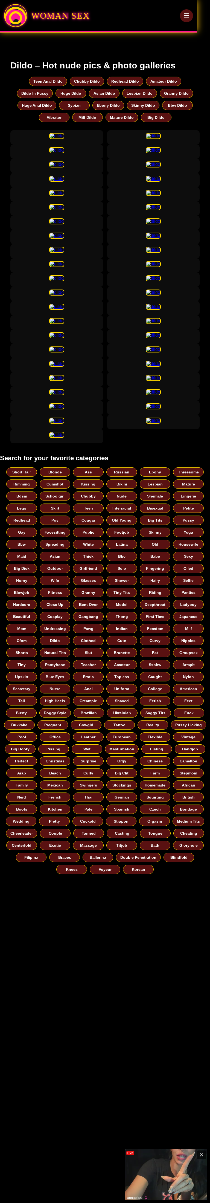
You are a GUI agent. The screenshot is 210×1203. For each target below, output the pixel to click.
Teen (88, 508)
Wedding (21, 821)
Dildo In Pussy (34, 93)
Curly (88, 773)
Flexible (155, 737)
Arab (21, 773)
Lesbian (155, 484)
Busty (21, 713)
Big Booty (20, 749)
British (188, 797)
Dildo (55, 640)
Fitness (55, 592)
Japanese (188, 616)
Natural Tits (55, 652)
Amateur (122, 665)
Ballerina (98, 857)
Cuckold (88, 821)
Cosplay (55, 616)
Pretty (54, 821)
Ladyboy (188, 604)
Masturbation (121, 749)
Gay (21, 532)
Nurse (54, 689)
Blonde (55, 472)
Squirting (155, 797)
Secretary (21, 689)
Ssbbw (155, 665)
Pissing (53, 749)
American (188, 689)
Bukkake (19, 725)
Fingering (155, 568)
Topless (121, 677)
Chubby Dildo (87, 81)
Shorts (22, 652)
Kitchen (55, 809)
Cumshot (54, 484)
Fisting (156, 749)
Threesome (188, 472)
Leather (88, 737)
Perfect (21, 761)
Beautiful (21, 616)
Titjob (121, 845)
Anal (88, 689)
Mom (21, 628)
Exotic (55, 845)
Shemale (155, 496)
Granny (88, 592)
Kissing (88, 484)
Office (55, 737)
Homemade (155, 785)
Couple (55, 833)
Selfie (188, 580)
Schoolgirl (55, 496)
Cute (121, 640)
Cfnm (22, 640)
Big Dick (22, 568)
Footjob (121, 532)
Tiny (22, 665)
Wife (55, 580)
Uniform (121, 689)
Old (155, 544)
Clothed (88, 640)
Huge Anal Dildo (37, 105)
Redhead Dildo (125, 81)
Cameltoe (188, 761)
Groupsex (188, 652)
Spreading (55, 544)
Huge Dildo (70, 93)
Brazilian (89, 713)
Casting (122, 833)
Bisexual (155, 508)
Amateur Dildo (163, 81)
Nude (122, 496)
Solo (122, 568)
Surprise (88, 761)
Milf (188, 628)
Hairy (155, 580)
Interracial (121, 508)
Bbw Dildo (177, 105)
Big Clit (122, 773)
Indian (122, 628)
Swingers (88, 785)
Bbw (22, 544)
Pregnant (52, 725)
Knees (72, 869)
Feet (188, 701)
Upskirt (21, 677)
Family (22, 785)
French (55, 797)
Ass (88, 472)
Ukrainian (122, 713)
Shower (122, 580)
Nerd (21, 797)
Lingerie (188, 496)
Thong (122, 616)
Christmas (55, 761)
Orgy (121, 761)
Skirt (55, 508)
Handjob (190, 749)
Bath (155, 845)
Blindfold (179, 857)
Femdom (155, 628)
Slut (88, 652)
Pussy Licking (188, 725)
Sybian (74, 105)
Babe (155, 556)
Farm (155, 773)
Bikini (121, 484)
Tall (21, 701)
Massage (88, 845)
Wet (87, 749)
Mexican (55, 785)
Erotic (88, 677)
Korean (138, 869)
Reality (152, 725)
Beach (55, 773)
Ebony (155, 472)
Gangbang (88, 616)
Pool (22, 737)
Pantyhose (55, 665)
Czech (155, 809)
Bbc (122, 556)
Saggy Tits (155, 713)
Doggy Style (55, 713)
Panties (189, 592)
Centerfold (21, 845)
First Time (155, 616)
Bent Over (88, 604)
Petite (188, 508)
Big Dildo (156, 117)
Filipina (31, 857)
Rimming (21, 484)
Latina (122, 544)
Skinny (155, 532)
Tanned (89, 833)
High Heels (55, 701)
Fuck (189, 713)
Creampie (88, 701)
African (188, 785)
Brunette (122, 652)
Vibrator (54, 117)
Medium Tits (188, 821)
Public (88, 532)
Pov (55, 520)
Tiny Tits (121, 592)
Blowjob (21, 592)
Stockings (121, 785)
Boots (21, 809)
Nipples (188, 640)
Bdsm (21, 496)
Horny (21, 580)
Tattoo (119, 725)
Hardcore (21, 604)
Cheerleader (21, 833)
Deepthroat (155, 604)
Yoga (188, 532)
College (155, 689)
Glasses (88, 580)
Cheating (188, 833)
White (88, 544)
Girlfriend (88, 568)
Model (121, 604)
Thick (88, 556)
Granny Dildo (176, 93)
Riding (155, 592)
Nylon (188, 677)
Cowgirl (86, 725)
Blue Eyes (55, 677)
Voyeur (105, 869)
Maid (21, 556)
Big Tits (155, 520)
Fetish (155, 701)
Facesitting (55, 532)
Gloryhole (188, 845)
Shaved (122, 701)
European (122, 737)
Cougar (88, 520)
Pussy (188, 520)
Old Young (122, 520)
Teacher (88, 665)
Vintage (188, 737)
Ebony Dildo (108, 105)
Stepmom (188, 773)
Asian (55, 556)
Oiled (188, 568)
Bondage (188, 809)
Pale (88, 809)
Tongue (155, 833)
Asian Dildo (104, 93)
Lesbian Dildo (140, 93)
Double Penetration (138, 857)
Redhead (21, 520)
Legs (21, 508)
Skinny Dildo (143, 105)
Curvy (155, 640)
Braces (64, 857)
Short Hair (21, 472)
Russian (121, 472)
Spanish (121, 809)
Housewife (188, 544)
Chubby (88, 496)
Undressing (55, 628)
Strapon (121, 821)
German (122, 797)
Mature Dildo (122, 117)
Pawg (88, 628)
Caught (155, 677)
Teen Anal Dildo (48, 81)
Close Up (54, 604)
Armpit (188, 665)
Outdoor (55, 568)
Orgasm (154, 821)
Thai (88, 797)
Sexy (188, 556)
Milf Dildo (87, 117)
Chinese (155, 761)
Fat (155, 652)
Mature (188, 484)
